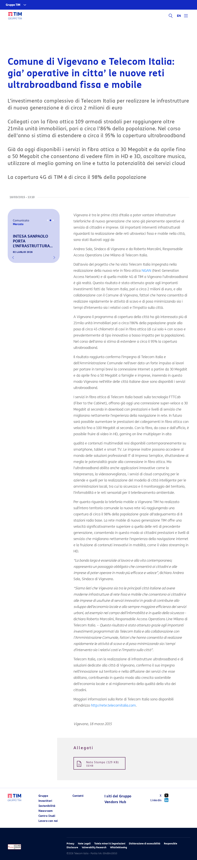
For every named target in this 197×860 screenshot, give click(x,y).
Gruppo (43, 796)
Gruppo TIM (13, 5)
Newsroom (45, 811)
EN (179, 16)
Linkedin (156, 800)
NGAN (146, 270)
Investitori (45, 801)
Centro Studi (46, 816)
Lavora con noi (48, 821)
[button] (13, 257)
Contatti (78, 796)
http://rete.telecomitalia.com (113, 705)
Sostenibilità (46, 806)
